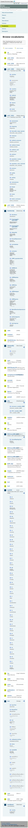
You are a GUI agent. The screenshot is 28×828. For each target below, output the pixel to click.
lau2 (8, 486)
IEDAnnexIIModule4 (11, 456)
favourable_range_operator (14, 131)
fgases (9, 391)
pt (12, 633)
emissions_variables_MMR (14, 406)
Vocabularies (5, 26)
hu (12, 582)
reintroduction (14, 182)
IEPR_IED (10, 463)
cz (12, 530)
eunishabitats (14, 244)
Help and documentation (7, 12)
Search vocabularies (9, 48)
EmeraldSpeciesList (14, 238)
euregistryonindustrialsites (11, 374)
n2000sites (14, 285)
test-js (13, 744)
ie (12, 587)
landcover (10, 476)
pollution (14, 154)
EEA (8, 1)
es (12, 553)
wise (8, 799)
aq (8, 52)
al (12, 497)
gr (12, 573)
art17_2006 (10, 69)
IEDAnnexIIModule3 (11, 448)
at (12, 501)
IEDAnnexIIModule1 (11, 434)
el (12, 549)
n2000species (14, 299)
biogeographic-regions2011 (14, 226)
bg (12, 516)
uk (12, 666)
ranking (13, 177)
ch (12, 521)
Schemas (4, 23)
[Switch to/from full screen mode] (19, 3)
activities (14, 74)
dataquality (14, 232)
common (10, 334)
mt (12, 619)
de (12, 535)
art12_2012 (10, 58)
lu (12, 610)
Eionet (8, 9)
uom (8, 793)
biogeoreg (14, 126)
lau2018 (9, 490)
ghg (8, 401)
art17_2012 (10, 115)
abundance (14, 214)
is (12, 591)
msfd (8, 679)
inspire (9, 471)
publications (11, 690)
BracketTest (14, 709)
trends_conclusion (14, 199)
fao (8, 386)
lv (12, 615)
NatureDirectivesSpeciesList (14, 309)
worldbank (10, 804)
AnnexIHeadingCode (14, 439)
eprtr (8, 360)
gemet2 (9, 397)
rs (12, 642)
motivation (14, 251)
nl (12, 624)
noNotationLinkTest (14, 739)
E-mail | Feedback (6, 823)
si (12, 652)
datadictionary (11, 340)
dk (12, 539)
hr (12, 577)
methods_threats (14, 145)
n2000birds (14, 268)
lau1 (8, 482)
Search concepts (20, 48)
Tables (3, 18)
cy (12, 525)
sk (12, 656)
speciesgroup (14, 323)
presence (14, 168)
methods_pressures (14, 140)
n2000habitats (14, 277)
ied (8, 428)
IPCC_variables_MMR (14, 411)
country (13, 810)
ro (12, 638)
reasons (13, 102)
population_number (14, 159)
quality (13, 173)
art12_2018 (10, 63)
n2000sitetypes (14, 291)
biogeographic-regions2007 (14, 220)
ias (8, 423)
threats (13, 187)
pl (12, 628)
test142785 (14, 750)
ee (12, 544)
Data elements (5, 20)
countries (14, 89)
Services (4, 28)
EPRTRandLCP (11, 367)
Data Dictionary (13, 9)
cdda (8, 330)
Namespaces (5, 31)
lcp (8, 673)
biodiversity (10, 210)
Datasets (4, 15)
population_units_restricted (14, 163)
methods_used (14, 149)
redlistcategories (14, 316)
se (12, 647)
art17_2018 (10, 205)
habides (9, 417)
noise (9, 684)
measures (14, 135)
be (12, 511)
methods (14, 95)
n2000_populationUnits (14, 258)
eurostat (9, 380)
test (8, 701)
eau (12, 720)
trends (13, 109)
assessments (14, 121)
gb (12, 567)
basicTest (14, 705)
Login (16, 3)
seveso (9, 695)
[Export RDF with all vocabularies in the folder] (24, 71)
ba (12, 506)
